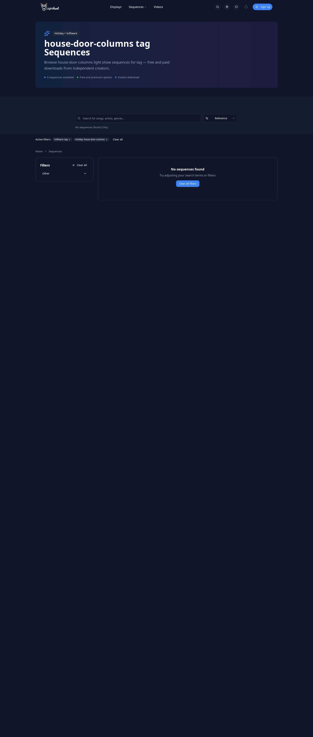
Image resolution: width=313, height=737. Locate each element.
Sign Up (265, 7)
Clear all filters (188, 183)
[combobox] (220, 118)
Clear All (82, 165)
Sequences (136, 7)
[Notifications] (246, 7)
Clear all (118, 139)
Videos (158, 7)
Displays (116, 7)
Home (39, 151)
